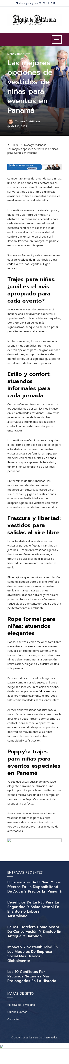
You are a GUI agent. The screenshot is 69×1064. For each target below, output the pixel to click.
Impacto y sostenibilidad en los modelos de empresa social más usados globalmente (32, 953)
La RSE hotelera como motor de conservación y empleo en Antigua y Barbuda (34, 931)
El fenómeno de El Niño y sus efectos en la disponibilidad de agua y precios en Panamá (34, 887)
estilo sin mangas (18, 590)
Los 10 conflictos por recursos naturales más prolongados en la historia (31, 976)
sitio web (43, 822)
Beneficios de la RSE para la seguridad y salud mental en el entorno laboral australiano (33, 909)
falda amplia (46, 691)
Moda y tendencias (18, 54)
